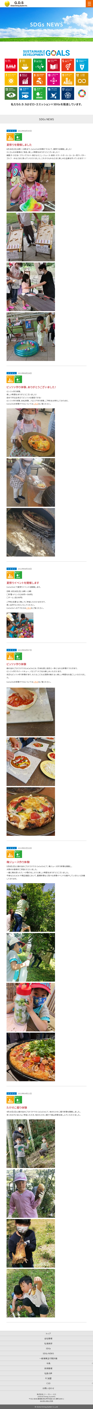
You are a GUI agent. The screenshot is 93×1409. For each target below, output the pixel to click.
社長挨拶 (48, 1343)
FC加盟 (48, 1378)
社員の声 (48, 1373)
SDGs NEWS (48, 1353)
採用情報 (48, 1368)
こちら (35, 403)
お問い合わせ (48, 1388)
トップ (48, 1333)
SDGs (48, 1348)
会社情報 (48, 1338)
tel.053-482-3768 (46, 1401)
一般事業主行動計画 (48, 1358)
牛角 (48, 1363)
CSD (48, 1383)
